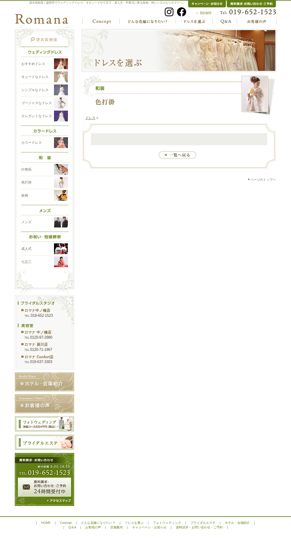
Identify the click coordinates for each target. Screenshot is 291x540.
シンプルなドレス (35, 90)
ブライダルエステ (202, 522)
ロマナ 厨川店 (36, 344)
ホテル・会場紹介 (237, 522)
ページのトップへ (263, 179)
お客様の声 (93, 527)
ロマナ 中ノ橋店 (37, 332)
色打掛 (26, 182)
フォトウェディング (167, 522)
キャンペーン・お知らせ (149, 527)
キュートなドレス (35, 77)
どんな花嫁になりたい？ (98, 522)
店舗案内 (116, 527)
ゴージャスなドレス (36, 103)
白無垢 (26, 169)
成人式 (26, 249)
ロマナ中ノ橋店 (37, 310)
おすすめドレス (33, 64)
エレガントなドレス (36, 116)
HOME (46, 522)
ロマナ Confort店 (38, 357)
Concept (66, 522)
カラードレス (31, 143)
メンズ (26, 222)
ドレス (90, 118)
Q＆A (72, 527)
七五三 (26, 262)
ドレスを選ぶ (134, 522)
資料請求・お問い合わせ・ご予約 (199, 527)
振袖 (24, 195)
